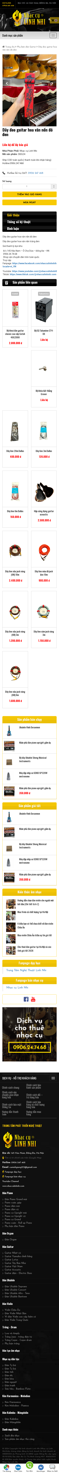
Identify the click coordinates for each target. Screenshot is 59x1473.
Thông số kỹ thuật (19, 221)
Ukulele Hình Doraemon (29, 727)
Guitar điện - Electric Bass (18, 1273)
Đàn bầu (9, 1379)
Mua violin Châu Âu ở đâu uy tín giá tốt (34, 935)
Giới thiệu (13, 215)
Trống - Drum (9, 1327)
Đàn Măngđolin (13, 1422)
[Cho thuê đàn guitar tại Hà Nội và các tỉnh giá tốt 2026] (11, 950)
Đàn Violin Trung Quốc (16, 1320)
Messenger (41, 1471)
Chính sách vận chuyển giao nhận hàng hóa (10, 1094)
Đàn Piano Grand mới (16, 1199)
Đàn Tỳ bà (10, 1365)
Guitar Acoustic (13, 1270)
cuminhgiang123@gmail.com (23, 1167)
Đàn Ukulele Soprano (16, 1287)
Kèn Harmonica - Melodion (16, 1396)
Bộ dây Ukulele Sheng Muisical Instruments (32, 759)
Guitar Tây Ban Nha (15, 1263)
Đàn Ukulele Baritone (16, 1297)
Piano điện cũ (12, 1209)
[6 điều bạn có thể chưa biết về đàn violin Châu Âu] (11, 927)
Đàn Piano (7, 1193)
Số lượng (6, 181)
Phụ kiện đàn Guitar (26, 47)
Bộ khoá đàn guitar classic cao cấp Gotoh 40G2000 (15, 334)
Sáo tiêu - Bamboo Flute (18, 1389)
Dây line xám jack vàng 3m (44, 633)
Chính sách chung (10, 1087)
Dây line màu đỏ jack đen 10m (44, 573)
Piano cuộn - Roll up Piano (18, 1223)
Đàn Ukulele (8, 1280)
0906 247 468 (35, 173)
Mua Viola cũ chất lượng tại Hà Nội (32, 912)
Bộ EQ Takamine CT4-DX (43, 332)
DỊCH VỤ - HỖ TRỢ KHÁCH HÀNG (19, 1078)
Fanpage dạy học (13, 1172)
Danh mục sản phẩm (12, 35)
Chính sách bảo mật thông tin (11, 1106)
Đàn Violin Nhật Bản (15, 1313)
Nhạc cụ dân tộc (10, 1359)
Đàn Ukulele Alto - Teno (17, 1293)
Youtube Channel (10, 1181)
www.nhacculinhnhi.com (13, 1186)
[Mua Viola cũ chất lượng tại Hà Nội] (11, 915)
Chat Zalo (18, 1471)
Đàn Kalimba (11, 1419)
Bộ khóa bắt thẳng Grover (44, 392)
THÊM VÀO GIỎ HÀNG (29, 194)
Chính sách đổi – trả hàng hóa (34, 1096)
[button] (7, 83)
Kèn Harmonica (13, 1402)
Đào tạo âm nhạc (11, 1350)
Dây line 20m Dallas (15, 451)
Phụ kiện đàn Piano (14, 1226)
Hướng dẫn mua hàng (33, 1113)
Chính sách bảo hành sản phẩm (33, 1086)
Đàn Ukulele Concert (15, 1290)
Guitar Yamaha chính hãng (18, 1256)
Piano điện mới (12, 1206)
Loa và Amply (12, 1333)
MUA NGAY (29, 202)
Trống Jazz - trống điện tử (18, 1337)
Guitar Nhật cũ (13, 1253)
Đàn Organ (7, 1233)
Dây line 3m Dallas (44, 451)
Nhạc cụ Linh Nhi (17, 987)
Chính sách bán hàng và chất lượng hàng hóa (35, 1104)
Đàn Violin (7, 1304)
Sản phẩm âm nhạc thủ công (19, 1439)
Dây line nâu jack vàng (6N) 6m (15, 693)
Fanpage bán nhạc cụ (15, 1177)
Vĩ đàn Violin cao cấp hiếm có (20, 1317)
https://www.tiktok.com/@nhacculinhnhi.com (33, 274)
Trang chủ (10, 47)
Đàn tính (9, 1372)
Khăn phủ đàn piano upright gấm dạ (35, 742)
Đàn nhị (9, 1375)
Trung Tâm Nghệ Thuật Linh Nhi (26, 970)
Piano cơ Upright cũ (15, 1216)
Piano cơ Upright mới (16, 1213)
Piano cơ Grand (13, 1219)
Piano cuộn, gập (13, 1203)
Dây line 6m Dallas (15, 511)
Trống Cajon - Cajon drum (18, 1340)
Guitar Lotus (11, 1260)
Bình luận (13, 228)
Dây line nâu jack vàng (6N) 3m (15, 633)
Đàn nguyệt (11, 1382)
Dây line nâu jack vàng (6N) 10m (15, 573)
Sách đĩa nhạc (12, 1436)
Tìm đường (7, 1471)
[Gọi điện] (29, 1466)
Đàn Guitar (8, 1247)
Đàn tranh (10, 1386)
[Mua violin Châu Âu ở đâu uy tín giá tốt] (11, 938)
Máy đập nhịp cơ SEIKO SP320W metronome (33, 774)
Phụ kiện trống (12, 1344)
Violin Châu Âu (12, 1310)
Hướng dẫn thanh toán (10, 1113)
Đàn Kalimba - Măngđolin (15, 1413)
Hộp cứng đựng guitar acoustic (44, 512)
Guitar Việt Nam (13, 1266)
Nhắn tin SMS (52, 1471)
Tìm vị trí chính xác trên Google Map (23, 1158)
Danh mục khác (10, 1429)
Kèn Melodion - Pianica (17, 1406)
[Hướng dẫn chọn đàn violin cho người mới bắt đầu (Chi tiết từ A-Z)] (11, 903)
